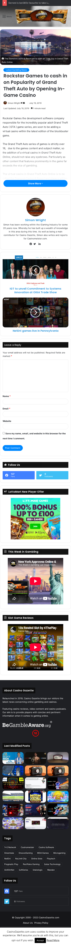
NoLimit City (21, 858)
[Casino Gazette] (41, 16)
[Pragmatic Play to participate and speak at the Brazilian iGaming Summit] (58, 783)
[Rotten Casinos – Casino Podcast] (58, 757)
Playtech (51, 858)
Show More (34, 183)
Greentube (9, 853)
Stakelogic (38, 870)
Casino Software (46, 847)
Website (7, 421)
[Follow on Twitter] (21, 103)
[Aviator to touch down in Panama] (35, 823)
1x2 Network (10, 847)
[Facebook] (32, 244)
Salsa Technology (52, 864)
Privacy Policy (41, 922)
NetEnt (7, 858)
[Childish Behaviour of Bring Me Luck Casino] (58, 770)
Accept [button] (40, 940)
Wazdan (51, 870)
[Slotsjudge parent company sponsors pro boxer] (35, 758)
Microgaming (59, 853)
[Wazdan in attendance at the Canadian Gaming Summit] (35, 810)
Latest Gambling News (16, 70)
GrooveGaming (26, 853)
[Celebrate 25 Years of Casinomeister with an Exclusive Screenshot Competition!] (13, 783)
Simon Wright (14, 103)
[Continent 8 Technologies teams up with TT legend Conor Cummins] (58, 823)
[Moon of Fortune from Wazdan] (35, 797)
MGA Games (43, 853)
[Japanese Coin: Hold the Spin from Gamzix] (58, 797)
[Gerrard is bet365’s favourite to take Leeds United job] (13, 796)
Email (6, 408)
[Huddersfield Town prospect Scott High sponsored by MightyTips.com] (13, 758)
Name (7, 396)
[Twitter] (35, 244)
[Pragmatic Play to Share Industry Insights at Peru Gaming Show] (58, 810)
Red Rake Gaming (31, 864)
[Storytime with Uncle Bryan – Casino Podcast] (13, 770)
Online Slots (36, 858)
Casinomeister (27, 847)
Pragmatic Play (11, 864)
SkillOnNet (9, 870)
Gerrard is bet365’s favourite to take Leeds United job (36, 2)
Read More (53, 940)
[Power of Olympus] (13, 823)
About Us (28, 922)
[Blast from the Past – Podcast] (35, 770)
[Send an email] (24, 103)
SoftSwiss (23, 870)
